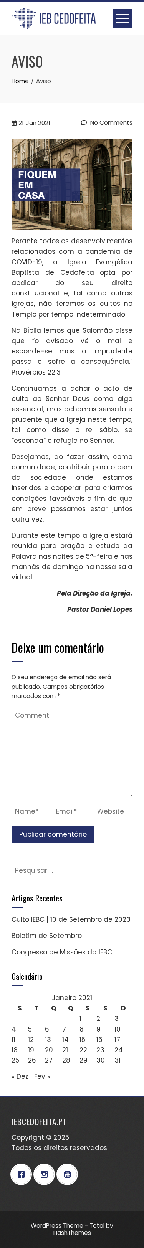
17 (117, 1039)
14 (65, 1039)
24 (118, 1050)
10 (117, 1029)
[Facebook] (23, 1174)
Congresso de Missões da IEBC (62, 952)
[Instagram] (46, 1174)
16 (99, 1039)
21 (65, 1050)
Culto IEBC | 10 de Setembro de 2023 (71, 919)
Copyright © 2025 (40, 1137)
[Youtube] (69, 1174)
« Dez (20, 1076)
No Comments (110, 123)
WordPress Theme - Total (67, 1226)
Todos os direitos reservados (59, 1147)
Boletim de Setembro (47, 935)
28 (66, 1060)
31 (117, 1060)
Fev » (42, 1076)
